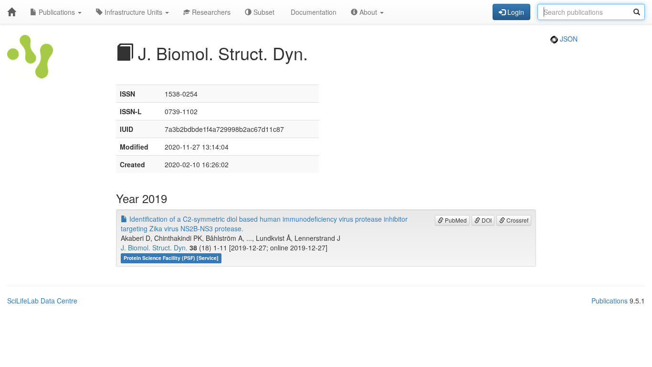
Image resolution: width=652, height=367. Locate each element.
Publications (57, 12)
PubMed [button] (455, 220)
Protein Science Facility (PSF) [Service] (171, 257)
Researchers (210, 12)
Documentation (313, 12)
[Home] (11, 12)
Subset (263, 12)
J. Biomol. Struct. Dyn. (154, 247)
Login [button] (514, 12)
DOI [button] (486, 220)
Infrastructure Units (133, 12)
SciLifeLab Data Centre (42, 300)
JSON (568, 38)
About (368, 12)
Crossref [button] (516, 220)
